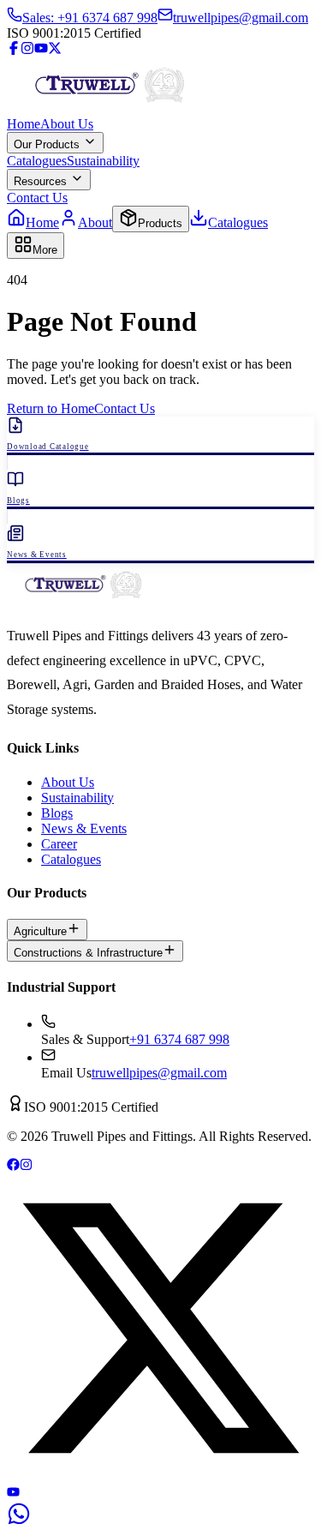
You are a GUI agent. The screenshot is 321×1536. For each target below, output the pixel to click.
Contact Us (37, 197)
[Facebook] (14, 50)
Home (23, 124)
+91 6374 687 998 (179, 1039)
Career (59, 844)
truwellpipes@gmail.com (159, 1072)
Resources (42, 181)
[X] (160, 1477)
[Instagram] (27, 50)
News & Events (84, 828)
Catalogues (37, 160)
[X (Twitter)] (55, 50)
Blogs (57, 813)
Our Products (48, 144)
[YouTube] (41, 50)
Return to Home (50, 408)
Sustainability (103, 160)
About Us (66, 124)
